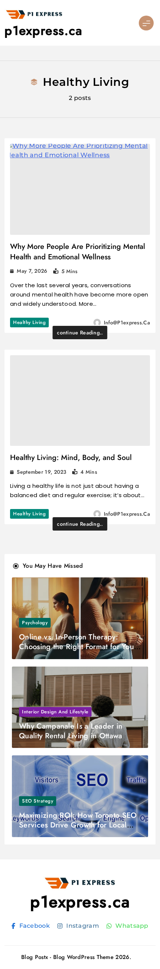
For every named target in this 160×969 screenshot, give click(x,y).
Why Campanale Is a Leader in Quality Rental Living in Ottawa (70, 731)
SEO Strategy (37, 800)
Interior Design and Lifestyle (55, 711)
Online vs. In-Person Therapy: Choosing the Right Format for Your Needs (78, 647)
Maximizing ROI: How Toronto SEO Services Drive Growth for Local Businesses (78, 825)
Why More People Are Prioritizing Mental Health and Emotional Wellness (77, 251)
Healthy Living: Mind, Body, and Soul (71, 457)
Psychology (35, 622)
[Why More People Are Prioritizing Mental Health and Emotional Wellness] (80, 189)
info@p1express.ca (127, 322)
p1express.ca (43, 31)
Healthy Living (29, 322)
